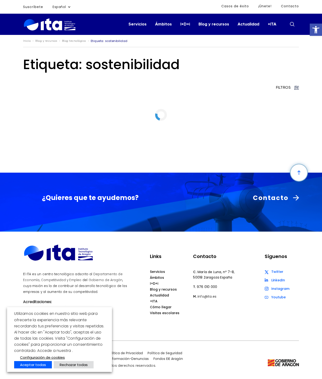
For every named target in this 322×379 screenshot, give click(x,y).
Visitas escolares (164, 313)
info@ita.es (207, 296)
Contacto (290, 6)
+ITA (272, 24)
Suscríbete (33, 6)
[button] (316, 30)
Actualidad (248, 24)
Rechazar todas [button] (74, 364)
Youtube (278, 297)
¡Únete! (265, 6)
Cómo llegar (161, 307)
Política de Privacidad (125, 353)
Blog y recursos (213, 24)
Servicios (137, 24)
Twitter (277, 271)
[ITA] (49, 30)
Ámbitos (163, 24)
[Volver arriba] (299, 173)
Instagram (280, 288)
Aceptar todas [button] (33, 364)
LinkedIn (278, 280)
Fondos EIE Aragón (168, 358)
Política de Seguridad (165, 353)
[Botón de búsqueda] (292, 24)
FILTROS (283, 88)
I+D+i (185, 24)
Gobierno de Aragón (106, 280)
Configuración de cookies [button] (42, 357)
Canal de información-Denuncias (121, 358)
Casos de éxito (235, 6)
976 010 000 (207, 286)
